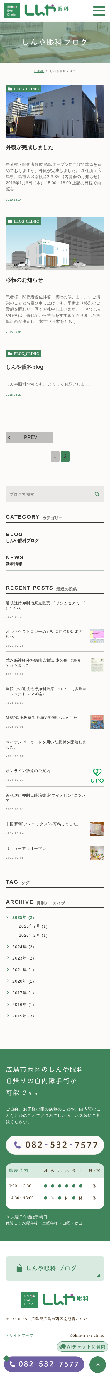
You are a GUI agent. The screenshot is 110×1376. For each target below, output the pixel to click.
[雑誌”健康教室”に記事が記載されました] (97, 722)
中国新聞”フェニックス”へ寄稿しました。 (43, 824)
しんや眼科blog (24, 367)
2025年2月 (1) (33, 935)
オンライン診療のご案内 (28, 771)
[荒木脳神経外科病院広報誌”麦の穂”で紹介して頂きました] (97, 665)
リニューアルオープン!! (27, 848)
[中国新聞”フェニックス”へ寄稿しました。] (97, 829)
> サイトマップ (19, 1335)
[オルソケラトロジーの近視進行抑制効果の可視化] (97, 636)
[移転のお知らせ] (55, 243)
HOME (39, 71)
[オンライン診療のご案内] (97, 776)
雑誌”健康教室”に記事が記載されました (41, 717)
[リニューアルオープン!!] (97, 853)
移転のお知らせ (24, 280)
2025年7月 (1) (33, 926)
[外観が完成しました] (55, 111)
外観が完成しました (29, 147)
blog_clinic (26, 89)
